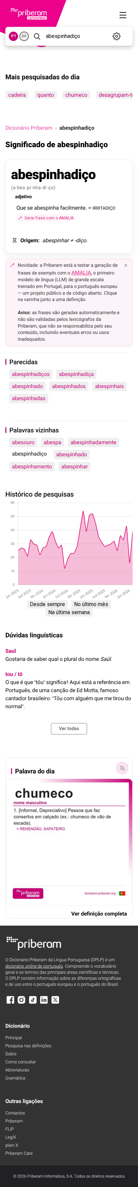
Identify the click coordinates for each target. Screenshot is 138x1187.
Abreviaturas (17, 1070)
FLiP (9, 1129)
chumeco (76, 95)
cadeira (17, 95)
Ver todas (69, 728)
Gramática (15, 1078)
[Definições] (116, 36)
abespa (52, 442)
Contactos (15, 1113)
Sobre (10, 1054)
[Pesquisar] (37, 36)
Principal (13, 1038)
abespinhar (74, 466)
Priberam (14, 1121)
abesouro (23, 442)
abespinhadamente (93, 442)
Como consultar (20, 1062)
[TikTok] (33, 1003)
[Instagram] (21, 1003)
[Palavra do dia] (122, 768)
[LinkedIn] (44, 1003)
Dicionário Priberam (28, 128)
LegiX (10, 1137)
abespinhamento (32, 466)
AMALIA (81, 272)
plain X (11, 1145)
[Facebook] (10, 1003)
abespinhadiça (76, 374)
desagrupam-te (117, 95)
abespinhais (109, 386)
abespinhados (69, 386)
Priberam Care (18, 1153)
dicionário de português (34, 966)
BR (24, 36)
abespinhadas (29, 398)
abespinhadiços (31, 374)
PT (13, 36)
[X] (55, 1003)
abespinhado (27, 386)
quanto (45, 95)
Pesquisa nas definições (28, 1046)
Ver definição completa (99, 913)
